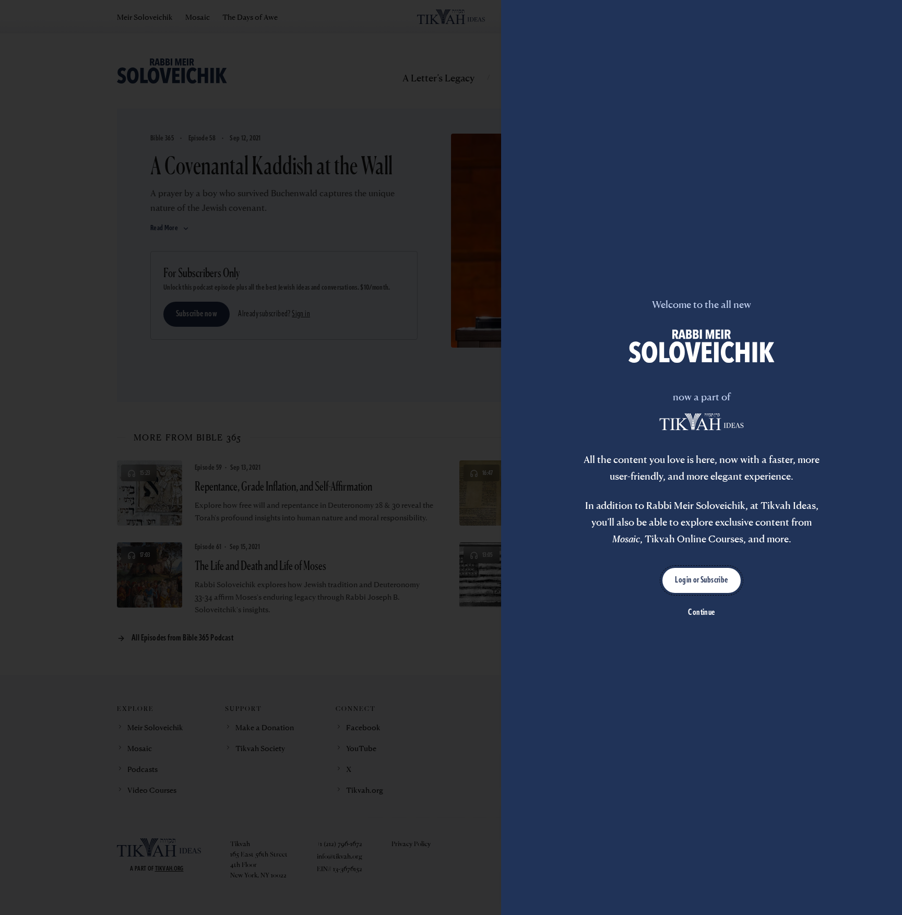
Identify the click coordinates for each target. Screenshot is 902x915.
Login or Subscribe (701, 580)
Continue (701, 613)
